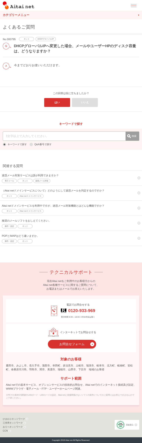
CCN (5, 430)
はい (57, 102)
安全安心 (129, 425)
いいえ (85, 102)
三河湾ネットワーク (13, 423)
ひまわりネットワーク (14, 419)
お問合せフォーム (71, 344)
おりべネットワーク (13, 427)
